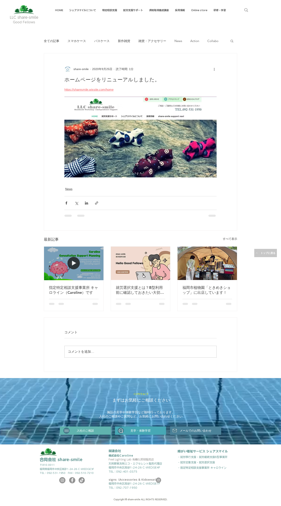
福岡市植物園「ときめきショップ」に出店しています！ (206, 290)
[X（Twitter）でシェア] (76, 203)
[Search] (246, 10)
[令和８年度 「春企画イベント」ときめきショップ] (207, 263)
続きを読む (198, 41)
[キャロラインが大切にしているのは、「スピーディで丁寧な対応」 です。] (73, 263)
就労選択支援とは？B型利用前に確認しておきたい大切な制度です (140, 290)
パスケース (102, 41)
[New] (66, 434)
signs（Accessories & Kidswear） (133, 482)
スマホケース (76, 41)
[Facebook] (72, 483)
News (178, 41)
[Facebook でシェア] (66, 203)
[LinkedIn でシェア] (86, 203)
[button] (159, 10)
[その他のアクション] (214, 69)
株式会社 (121, 458)
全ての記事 (51, 41)
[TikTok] (82, 483)
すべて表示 (230, 238)
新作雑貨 (124, 41)
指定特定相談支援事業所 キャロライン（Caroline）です (73, 290)
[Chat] (121, 434)
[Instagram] (62, 483)
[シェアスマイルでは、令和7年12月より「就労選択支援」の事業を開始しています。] (140, 263)
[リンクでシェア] (97, 203)
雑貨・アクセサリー (152, 41)
